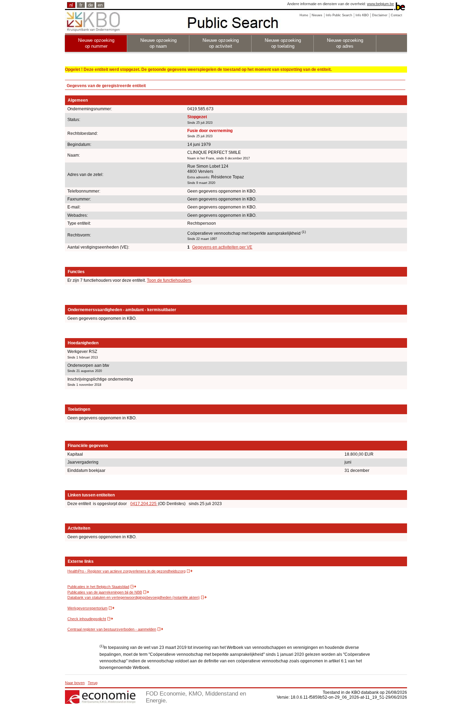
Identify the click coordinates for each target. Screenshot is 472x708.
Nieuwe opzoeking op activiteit (220, 43)
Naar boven (75, 683)
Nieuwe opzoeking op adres (345, 43)
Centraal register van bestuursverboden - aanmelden (111, 629)
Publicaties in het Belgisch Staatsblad (98, 587)
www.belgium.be (380, 4)
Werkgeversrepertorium (87, 608)
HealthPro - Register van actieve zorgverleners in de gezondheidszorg (126, 571)
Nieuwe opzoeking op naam (158, 43)
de (90, 5)
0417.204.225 (144, 503)
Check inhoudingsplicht (86, 619)
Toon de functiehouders (169, 280)
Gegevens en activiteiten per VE (222, 247)
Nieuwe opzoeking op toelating (283, 43)
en (100, 5)
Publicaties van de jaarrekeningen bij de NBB (104, 592)
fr (80, 5)
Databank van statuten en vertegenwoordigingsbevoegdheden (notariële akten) (133, 597)
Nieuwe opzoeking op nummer (96, 43)
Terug (92, 683)
